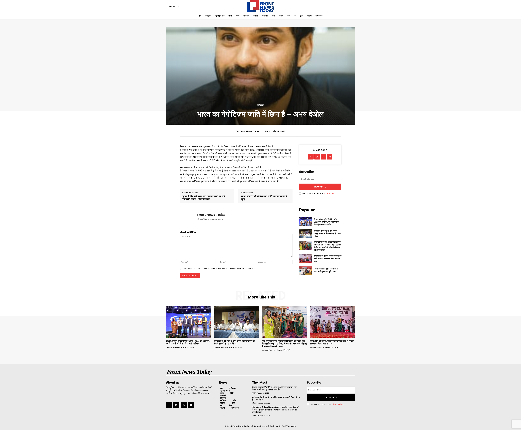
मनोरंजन (260, 105)
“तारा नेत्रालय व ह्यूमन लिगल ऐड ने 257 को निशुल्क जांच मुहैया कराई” (326, 270)
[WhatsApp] (329, 157)
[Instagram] (176, 405)
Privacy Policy (329, 193)
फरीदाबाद (254, 403)
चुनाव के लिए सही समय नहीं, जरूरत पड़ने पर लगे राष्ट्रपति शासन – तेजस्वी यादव (203, 198)
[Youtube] (191, 405)
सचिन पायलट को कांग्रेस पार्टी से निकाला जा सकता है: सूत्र (264, 198)
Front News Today (249, 131)
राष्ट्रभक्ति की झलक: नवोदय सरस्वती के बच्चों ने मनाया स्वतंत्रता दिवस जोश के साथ (327, 258)
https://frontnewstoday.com (210, 219)
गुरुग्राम (254, 393)
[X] (317, 157)
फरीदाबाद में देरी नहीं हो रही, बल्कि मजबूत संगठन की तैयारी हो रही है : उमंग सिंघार (327, 233)
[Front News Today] (186, 216)
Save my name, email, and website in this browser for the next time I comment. (220, 269)
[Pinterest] (323, 157)
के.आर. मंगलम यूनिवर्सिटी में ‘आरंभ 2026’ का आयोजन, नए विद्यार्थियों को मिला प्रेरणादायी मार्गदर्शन (326, 222)
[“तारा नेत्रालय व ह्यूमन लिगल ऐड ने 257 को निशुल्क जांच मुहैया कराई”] (305, 270)
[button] (174, 6)
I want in (318, 187)
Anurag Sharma (173, 347)
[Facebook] (311, 157)
